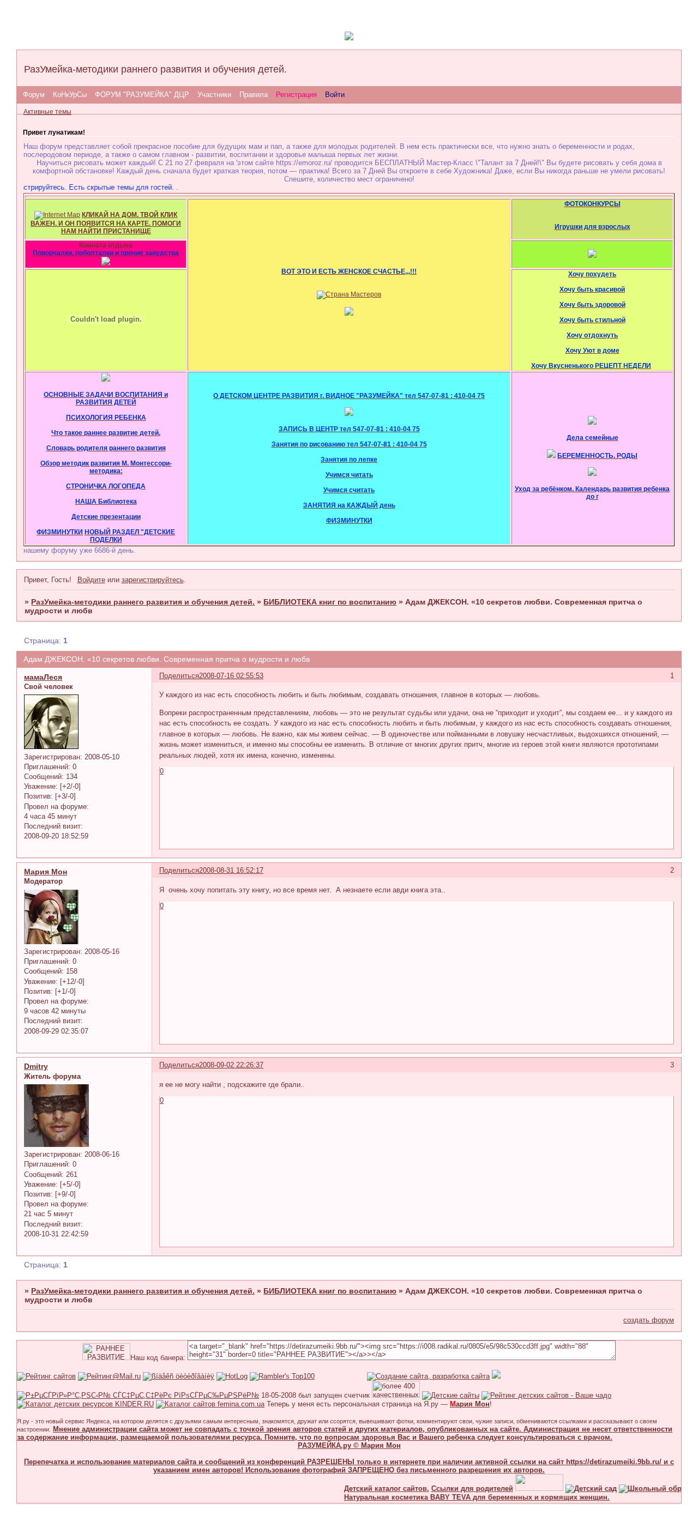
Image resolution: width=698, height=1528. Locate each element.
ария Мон (470, 1404)
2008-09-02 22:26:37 (231, 1065)
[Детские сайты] (525, 1488)
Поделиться (179, 676)
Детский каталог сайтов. (372, 1488)
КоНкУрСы (70, 94)
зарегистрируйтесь (153, 580)
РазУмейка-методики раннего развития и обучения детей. (143, 601)
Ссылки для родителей (458, 1488)
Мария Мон (45, 871)
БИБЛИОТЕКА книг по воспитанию (329, 601)
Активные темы (47, 112)
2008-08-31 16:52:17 (231, 870)
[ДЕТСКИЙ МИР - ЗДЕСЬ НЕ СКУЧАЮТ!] (496, 1376)
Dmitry (36, 1066)
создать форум (648, 1320)
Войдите (91, 580)
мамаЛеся (43, 677)
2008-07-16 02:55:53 (231, 676)
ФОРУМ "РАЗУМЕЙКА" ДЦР (142, 94)
